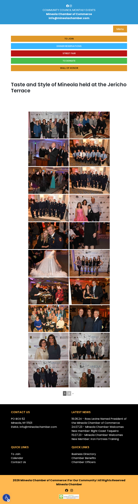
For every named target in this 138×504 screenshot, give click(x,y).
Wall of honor (69, 68)
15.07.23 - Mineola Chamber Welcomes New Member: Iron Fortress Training (97, 437)
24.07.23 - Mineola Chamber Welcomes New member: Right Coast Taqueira (98, 429)
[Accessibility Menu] (6, 498)
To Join (69, 38)
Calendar (17, 458)
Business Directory (84, 454)
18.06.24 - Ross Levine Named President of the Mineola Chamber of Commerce (99, 421)
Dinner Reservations (69, 46)
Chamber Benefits (84, 458)
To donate (69, 60)
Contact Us (18, 462)
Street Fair (69, 53)
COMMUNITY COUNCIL (57, 10)
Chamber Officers (84, 462)
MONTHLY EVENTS (83, 10)
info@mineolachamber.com (69, 18)
